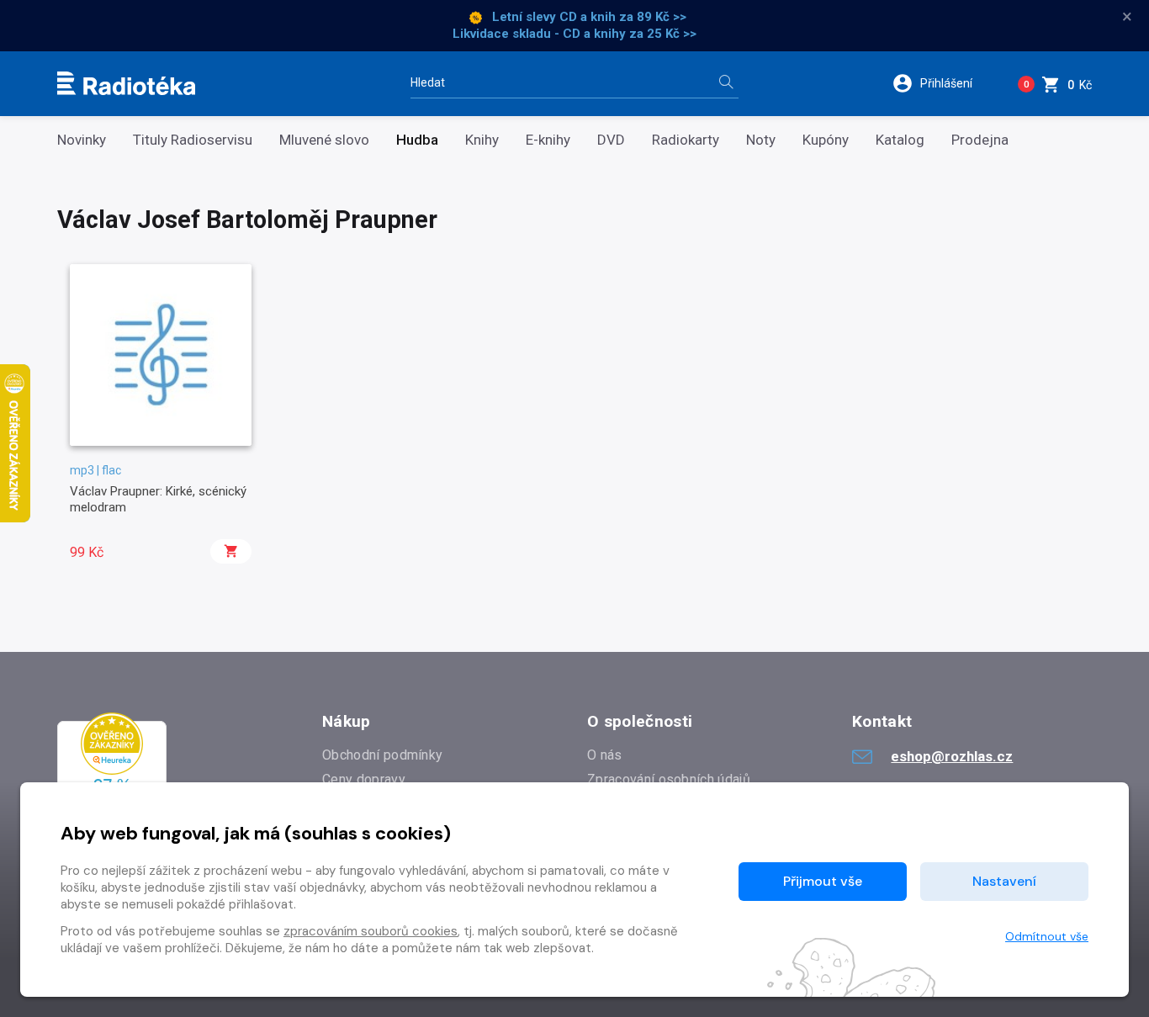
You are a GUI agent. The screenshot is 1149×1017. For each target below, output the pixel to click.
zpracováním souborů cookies (370, 931)
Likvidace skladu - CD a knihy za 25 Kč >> (574, 33)
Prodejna (980, 140)
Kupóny (825, 140)
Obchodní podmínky (382, 755)
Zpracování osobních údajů (668, 779)
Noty (761, 140)
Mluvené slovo (324, 140)
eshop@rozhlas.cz (952, 756)
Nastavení (1004, 881)
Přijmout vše (822, 881)
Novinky (81, 140)
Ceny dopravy (363, 779)
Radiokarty (685, 140)
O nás (604, 755)
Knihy (482, 140)
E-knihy (548, 140)
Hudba (417, 140)
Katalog (900, 140)
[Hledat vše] (726, 83)
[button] (943, 83)
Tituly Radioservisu (192, 140)
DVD (611, 140)
